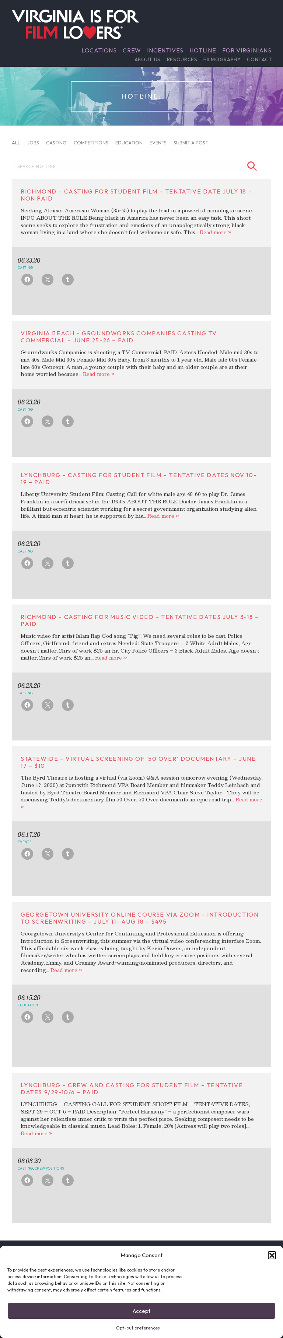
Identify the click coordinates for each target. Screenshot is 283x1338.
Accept (141, 1310)
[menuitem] (99, 50)
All (16, 142)
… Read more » (213, 232)
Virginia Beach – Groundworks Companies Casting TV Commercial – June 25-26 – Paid (119, 336)
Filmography (222, 59)
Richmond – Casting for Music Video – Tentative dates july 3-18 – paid (140, 620)
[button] (272, 1255)
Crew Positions (49, 1168)
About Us (147, 59)
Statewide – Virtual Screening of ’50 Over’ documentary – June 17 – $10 (138, 762)
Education (129, 142)
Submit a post (191, 142)
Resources (182, 59)
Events (158, 142)
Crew (132, 50)
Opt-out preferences (138, 1328)
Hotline (202, 50)
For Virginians (247, 50)
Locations (99, 50)
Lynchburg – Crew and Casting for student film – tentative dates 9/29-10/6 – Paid (132, 1088)
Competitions (91, 142)
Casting (56, 142)
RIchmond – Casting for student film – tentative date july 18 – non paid (136, 195)
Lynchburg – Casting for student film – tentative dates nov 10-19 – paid (138, 478)
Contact (259, 59)
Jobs (33, 142)
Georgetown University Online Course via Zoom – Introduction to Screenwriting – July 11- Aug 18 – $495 (139, 918)
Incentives (165, 50)
